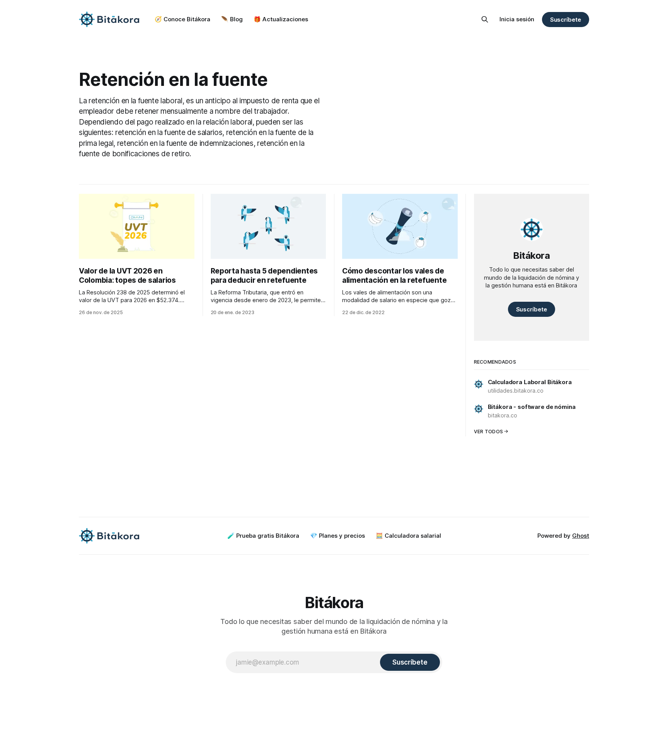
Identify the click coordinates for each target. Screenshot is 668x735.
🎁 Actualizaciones (281, 19)
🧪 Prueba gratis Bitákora (263, 535)
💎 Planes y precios (337, 535)
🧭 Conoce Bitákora (182, 19)
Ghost (580, 535)
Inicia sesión (516, 19)
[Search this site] (485, 19)
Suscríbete (565, 19)
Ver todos (488, 431)
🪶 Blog (232, 19)
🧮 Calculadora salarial (408, 535)
